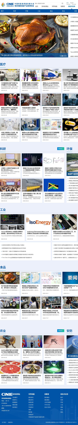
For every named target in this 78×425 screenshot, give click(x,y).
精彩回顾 (14, 405)
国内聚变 (46, 397)
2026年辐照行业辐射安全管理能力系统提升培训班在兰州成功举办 (17, 254)
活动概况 (14, 397)
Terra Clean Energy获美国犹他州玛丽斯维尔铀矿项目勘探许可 (17, 257)
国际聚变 (46, 400)
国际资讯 (30, 400)
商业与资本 (47, 407)
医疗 (2, 11)
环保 (26, 11)
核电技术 (30, 414)
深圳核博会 (45, 6)
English (72, 2)
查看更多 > (60, 148)
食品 (51, 11)
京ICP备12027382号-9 (71, 422)
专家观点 (30, 407)
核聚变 (63, 6)
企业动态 (30, 405)
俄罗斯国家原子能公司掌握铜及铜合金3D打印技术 (14, 248)
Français (68, 4)
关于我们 (4, 422)
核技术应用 (71, 6)
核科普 (30, 412)
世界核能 (54, 6)
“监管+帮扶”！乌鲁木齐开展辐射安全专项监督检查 (14, 251)
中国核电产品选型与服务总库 (36, 417)
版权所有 (10, 422)
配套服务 (14, 402)
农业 (63, 11)
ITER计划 (47, 405)
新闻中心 (14, 400)
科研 (14, 11)
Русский (74, 4)
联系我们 (14, 407)
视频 (29, 409)
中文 (67, 2)
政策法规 (30, 402)
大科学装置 (47, 402)
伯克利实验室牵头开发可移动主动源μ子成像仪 (13, 245)
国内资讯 (30, 397)
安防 (75, 11)
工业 (39, 11)
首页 (36, 6)
